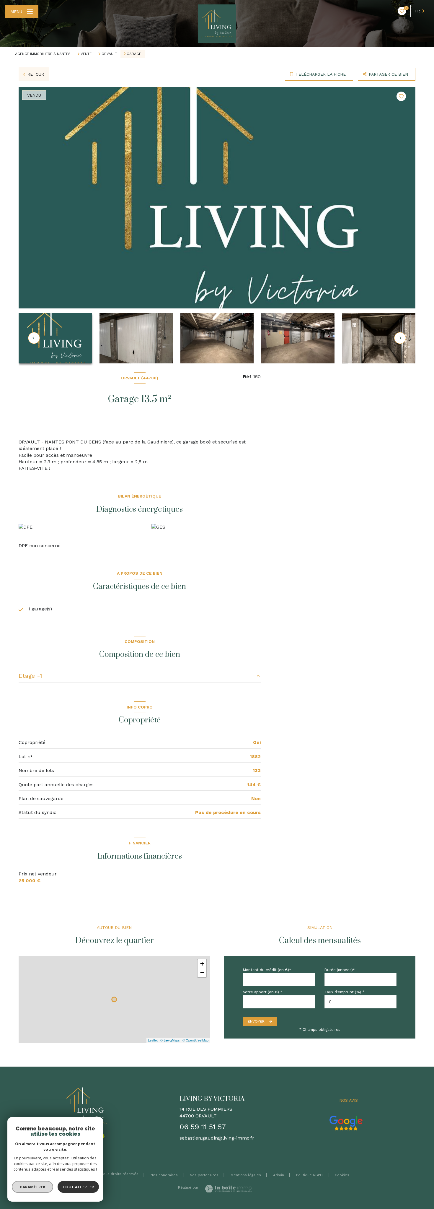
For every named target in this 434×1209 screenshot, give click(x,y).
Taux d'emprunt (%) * (344, 992)
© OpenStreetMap (195, 1040)
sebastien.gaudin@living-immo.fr (217, 1138)
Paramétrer (32, 1187)
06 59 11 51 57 (203, 1127)
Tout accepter (78, 1187)
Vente (86, 54)
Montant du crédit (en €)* (267, 970)
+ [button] (202, 963)
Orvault (109, 54)
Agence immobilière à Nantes (43, 54)
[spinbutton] (360, 1001)
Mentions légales (246, 1175)
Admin (278, 1175)
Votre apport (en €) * (262, 992)
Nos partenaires (204, 1175)
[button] (400, 338)
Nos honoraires (164, 1175)
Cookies (342, 1175)
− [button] (202, 972)
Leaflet (153, 1040)
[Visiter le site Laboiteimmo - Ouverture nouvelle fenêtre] (228, 1188)
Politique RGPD (309, 1175)
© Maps (170, 1040)
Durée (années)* (339, 970)
